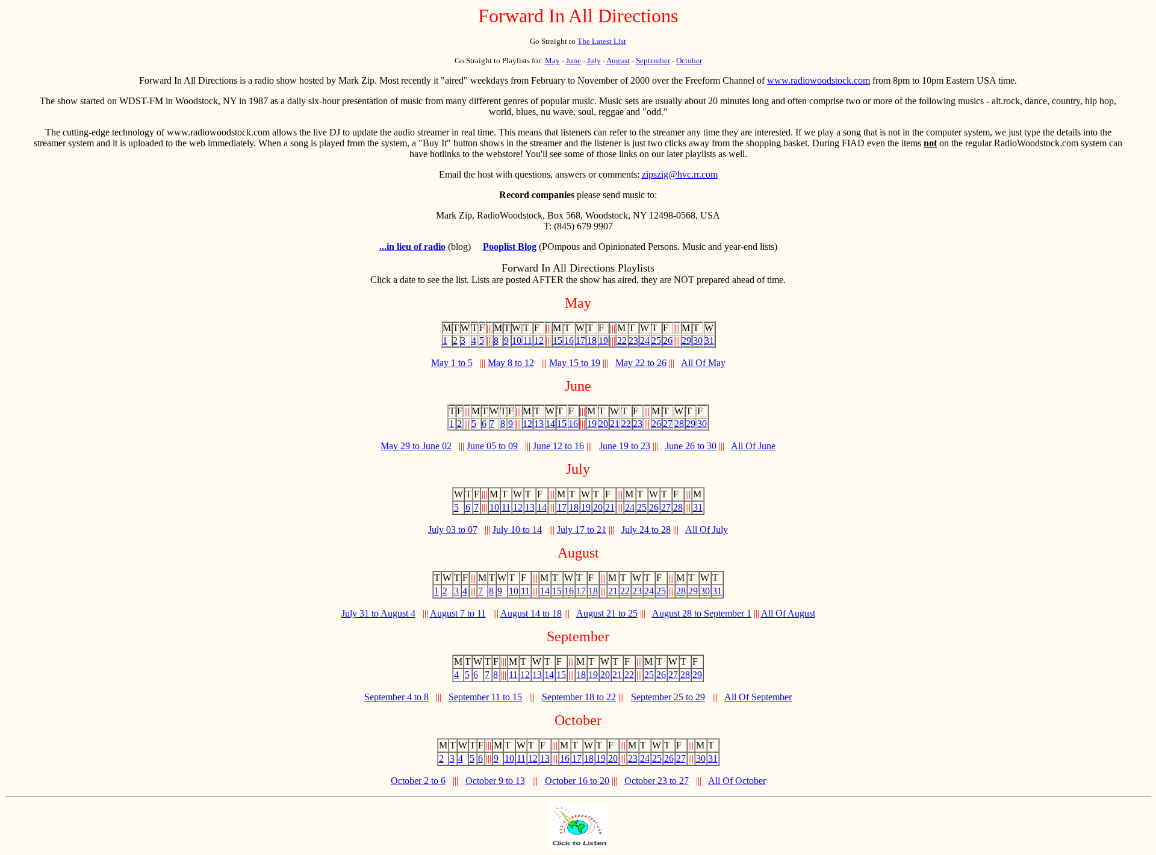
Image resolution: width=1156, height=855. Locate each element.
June (573, 60)
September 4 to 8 (396, 697)
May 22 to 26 (641, 363)
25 (656, 340)
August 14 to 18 (531, 613)
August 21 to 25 (607, 613)
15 (557, 340)
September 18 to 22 (579, 697)
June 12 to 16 (558, 446)
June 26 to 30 (690, 446)
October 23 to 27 (656, 781)
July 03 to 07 (452, 529)
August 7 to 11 (458, 613)
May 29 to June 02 (416, 446)
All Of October (737, 781)
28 (679, 423)
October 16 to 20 (577, 781)
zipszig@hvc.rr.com (680, 174)
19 (603, 340)
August (618, 60)
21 (615, 423)
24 (645, 340)
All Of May (703, 363)
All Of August (788, 613)
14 (550, 423)
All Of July (706, 529)
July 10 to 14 (517, 529)
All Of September (758, 697)
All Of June (753, 446)
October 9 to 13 (495, 781)
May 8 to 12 (511, 363)
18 (592, 340)
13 (539, 423)
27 (668, 423)
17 (580, 340)
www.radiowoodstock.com (818, 80)
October (689, 60)
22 (622, 340)
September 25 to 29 (668, 697)
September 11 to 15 (485, 697)
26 (668, 340)
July (594, 60)
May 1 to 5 (452, 363)
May (552, 60)
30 (698, 340)
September (653, 60)
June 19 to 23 (624, 446)
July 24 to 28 (646, 529)
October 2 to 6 (418, 781)
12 (539, 340)
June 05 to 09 (492, 446)
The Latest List (601, 41)
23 (633, 340)
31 (709, 340)
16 (569, 340)
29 (686, 340)
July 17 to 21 (581, 529)
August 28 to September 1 (701, 613)
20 (603, 423)
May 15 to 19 (574, 363)
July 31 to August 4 (378, 613)
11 (527, 340)
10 (516, 340)
